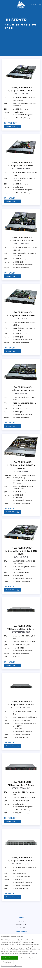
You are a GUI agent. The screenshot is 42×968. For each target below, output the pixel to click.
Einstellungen (7, 962)
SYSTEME (21, 922)
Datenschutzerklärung (31, 953)
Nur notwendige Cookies (29, 958)
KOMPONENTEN (21, 925)
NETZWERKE (21, 928)
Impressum (18, 966)
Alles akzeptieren (10, 958)
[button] (12, 126)
